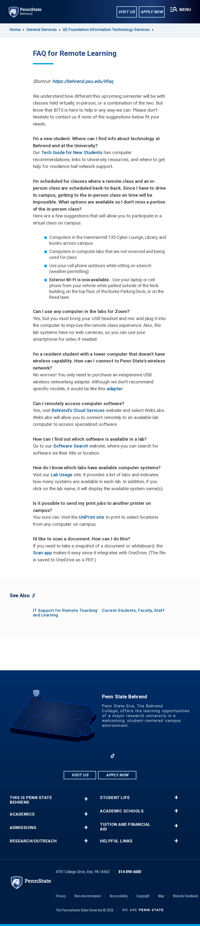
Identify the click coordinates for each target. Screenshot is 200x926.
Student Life (115, 797)
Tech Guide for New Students (71, 152)
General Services (41, 29)
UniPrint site (91, 517)
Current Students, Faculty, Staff (133, 610)
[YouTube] (125, 756)
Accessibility (119, 896)
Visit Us (126, 12)
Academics (22, 814)
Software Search (70, 446)
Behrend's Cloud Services (78, 410)
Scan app (42, 553)
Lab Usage (61, 475)
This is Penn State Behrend (31, 800)
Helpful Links (116, 841)
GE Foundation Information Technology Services (106, 29)
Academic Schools (122, 811)
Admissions (23, 827)
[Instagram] (87, 756)
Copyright (143, 896)
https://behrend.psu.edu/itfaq (82, 81)
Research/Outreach (33, 841)
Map (161, 896)
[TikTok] (112, 756)
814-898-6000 (130, 871)
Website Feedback (185, 896)
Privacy (61, 896)
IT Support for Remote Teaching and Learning (65, 612)
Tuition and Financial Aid (125, 826)
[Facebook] (74, 756)
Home (15, 29)
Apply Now (151, 12)
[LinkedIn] (100, 756)
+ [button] (86, 799)
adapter (115, 388)
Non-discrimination (88, 896)
